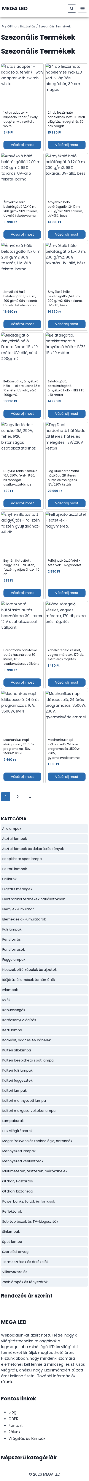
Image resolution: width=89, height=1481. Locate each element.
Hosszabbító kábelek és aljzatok (29, 969)
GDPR (13, 1418)
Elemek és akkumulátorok (24, 919)
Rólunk (14, 1431)
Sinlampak (11, 1231)
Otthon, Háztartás (17, 1181)
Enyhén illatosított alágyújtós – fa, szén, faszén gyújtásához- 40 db (21, 567)
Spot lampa (12, 1241)
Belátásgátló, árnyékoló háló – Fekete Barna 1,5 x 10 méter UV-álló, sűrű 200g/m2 (21, 388)
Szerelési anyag (15, 1251)
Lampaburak (13, 1120)
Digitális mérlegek (17, 889)
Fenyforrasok (13, 949)
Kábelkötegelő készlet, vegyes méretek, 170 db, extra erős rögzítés (66, 654)
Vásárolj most (22, 144)
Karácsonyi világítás (19, 1020)
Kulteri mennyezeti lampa (24, 1100)
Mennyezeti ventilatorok (22, 1161)
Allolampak (11, 828)
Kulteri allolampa (16, 1050)
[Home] (2, 26)
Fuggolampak (13, 959)
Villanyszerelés (14, 1271)
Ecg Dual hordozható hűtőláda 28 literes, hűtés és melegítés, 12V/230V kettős (63, 478)
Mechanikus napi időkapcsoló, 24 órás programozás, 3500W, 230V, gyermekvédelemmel (64, 749)
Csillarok (9, 879)
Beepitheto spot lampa (22, 858)
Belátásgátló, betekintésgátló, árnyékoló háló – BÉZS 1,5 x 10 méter (66, 388)
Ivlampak (10, 989)
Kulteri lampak (14, 1090)
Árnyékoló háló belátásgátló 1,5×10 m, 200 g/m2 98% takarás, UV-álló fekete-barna (20, 298)
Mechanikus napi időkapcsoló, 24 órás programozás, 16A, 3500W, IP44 (18, 746)
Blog (12, 1412)
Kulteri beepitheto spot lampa (28, 1060)
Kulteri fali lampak (17, 1070)
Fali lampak (12, 929)
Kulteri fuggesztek (17, 1080)
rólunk (6, 1381)
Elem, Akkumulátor (18, 909)
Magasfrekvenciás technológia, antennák (37, 1140)
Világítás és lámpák (26, 1438)
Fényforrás (11, 939)
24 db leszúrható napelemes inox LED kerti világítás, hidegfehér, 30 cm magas (66, 119)
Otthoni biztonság (17, 1191)
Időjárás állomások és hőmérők (28, 979)
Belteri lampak (14, 868)
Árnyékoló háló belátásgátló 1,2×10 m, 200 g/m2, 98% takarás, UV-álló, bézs (65, 209)
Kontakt (15, 1425)
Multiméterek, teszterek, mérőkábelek (34, 1171)
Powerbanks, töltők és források (28, 1201)
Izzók (6, 999)
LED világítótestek (17, 1130)
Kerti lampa (12, 1030)
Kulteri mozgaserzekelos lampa (29, 1110)
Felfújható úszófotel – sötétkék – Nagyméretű (65, 562)
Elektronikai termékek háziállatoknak (33, 899)
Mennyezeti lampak (19, 1151)
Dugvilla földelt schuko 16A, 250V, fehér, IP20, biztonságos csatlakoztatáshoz (20, 478)
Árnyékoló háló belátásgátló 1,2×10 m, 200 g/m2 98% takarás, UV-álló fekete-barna (20, 209)
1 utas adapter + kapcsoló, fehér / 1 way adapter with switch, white (20, 119)
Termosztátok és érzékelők (25, 1261)
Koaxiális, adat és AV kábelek (26, 1040)
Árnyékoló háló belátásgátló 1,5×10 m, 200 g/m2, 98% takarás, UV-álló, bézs (65, 298)
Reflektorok (12, 1211)
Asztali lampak (14, 838)
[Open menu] (82, 8)
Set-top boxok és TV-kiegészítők (30, 1221)
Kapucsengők (13, 1009)
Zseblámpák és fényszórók (25, 1282)
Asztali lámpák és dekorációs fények (33, 848)
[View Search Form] (72, 9)
